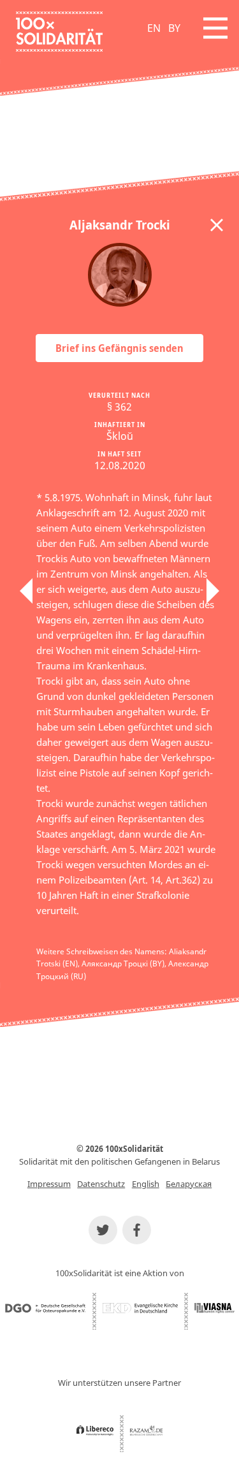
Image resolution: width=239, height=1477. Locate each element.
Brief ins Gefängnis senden (119, 348)
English (145, 1184)
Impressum (49, 1184)
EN (154, 28)
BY (174, 28)
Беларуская (189, 1184)
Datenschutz (101, 1184)
